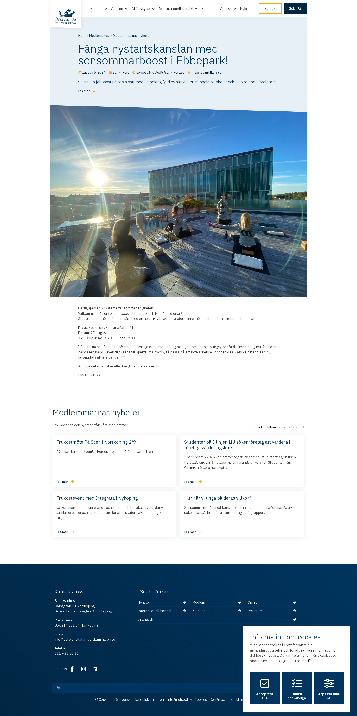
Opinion (253, 602)
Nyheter (246, 8)
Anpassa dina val (329, 696)
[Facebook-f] (72, 669)
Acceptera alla (264, 696)
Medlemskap (99, 35)
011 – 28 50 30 (67, 653)
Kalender (208, 8)
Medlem (198, 602)
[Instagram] (83, 669)
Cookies (201, 699)
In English (145, 619)
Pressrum (255, 611)
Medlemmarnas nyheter (132, 35)
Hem (82, 35)
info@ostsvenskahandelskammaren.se (85, 639)
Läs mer (301, 661)
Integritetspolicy (179, 699)
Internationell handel (154, 611)
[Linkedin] (95, 669)
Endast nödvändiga (297, 696)
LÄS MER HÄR (89, 375)
